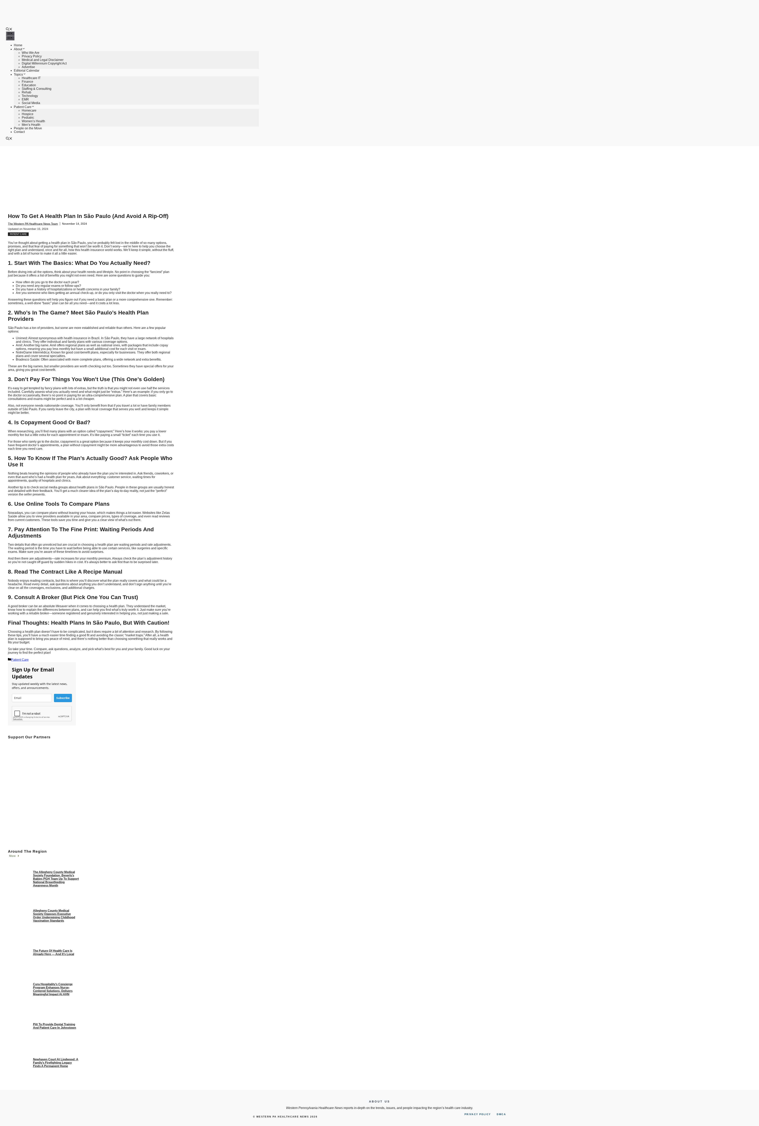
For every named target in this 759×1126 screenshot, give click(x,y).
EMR (25, 99)
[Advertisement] (379, 175)
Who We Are (30, 52)
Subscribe (63, 698)
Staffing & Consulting (36, 88)
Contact (19, 132)
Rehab (26, 92)
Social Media (31, 103)
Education (29, 85)
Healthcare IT (31, 78)
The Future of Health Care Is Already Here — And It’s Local (53, 952)
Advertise (28, 67)
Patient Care (22, 107)
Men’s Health (31, 124)
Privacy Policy (32, 56)
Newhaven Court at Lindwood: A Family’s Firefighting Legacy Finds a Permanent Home (55, 1063)
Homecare (29, 110)
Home (18, 45)
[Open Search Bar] (9, 29)
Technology (30, 96)
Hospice (27, 114)
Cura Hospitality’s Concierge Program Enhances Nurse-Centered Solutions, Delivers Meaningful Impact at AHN (53, 989)
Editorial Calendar (26, 70)
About (18, 49)
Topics (18, 74)
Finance (27, 81)
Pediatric (28, 117)
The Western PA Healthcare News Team (33, 223)
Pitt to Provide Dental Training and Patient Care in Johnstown (54, 1026)
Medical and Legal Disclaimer (42, 60)
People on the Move (28, 128)
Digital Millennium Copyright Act (44, 63)
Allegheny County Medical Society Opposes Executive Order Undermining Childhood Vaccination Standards (54, 915)
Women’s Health (33, 121)
